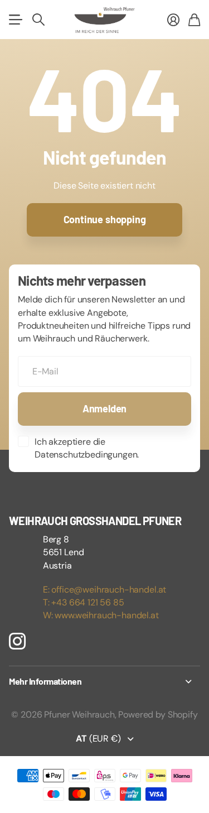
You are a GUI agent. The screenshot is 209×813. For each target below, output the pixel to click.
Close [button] (104, 681)
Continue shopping (105, 219)
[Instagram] (17, 641)
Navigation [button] (15, 19)
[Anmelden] (173, 19)
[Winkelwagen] (194, 19)
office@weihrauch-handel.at (108, 589)
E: (47, 589)
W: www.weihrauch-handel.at (101, 615)
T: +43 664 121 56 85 (83, 602)
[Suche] (38, 19)
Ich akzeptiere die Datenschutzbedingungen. (87, 448)
